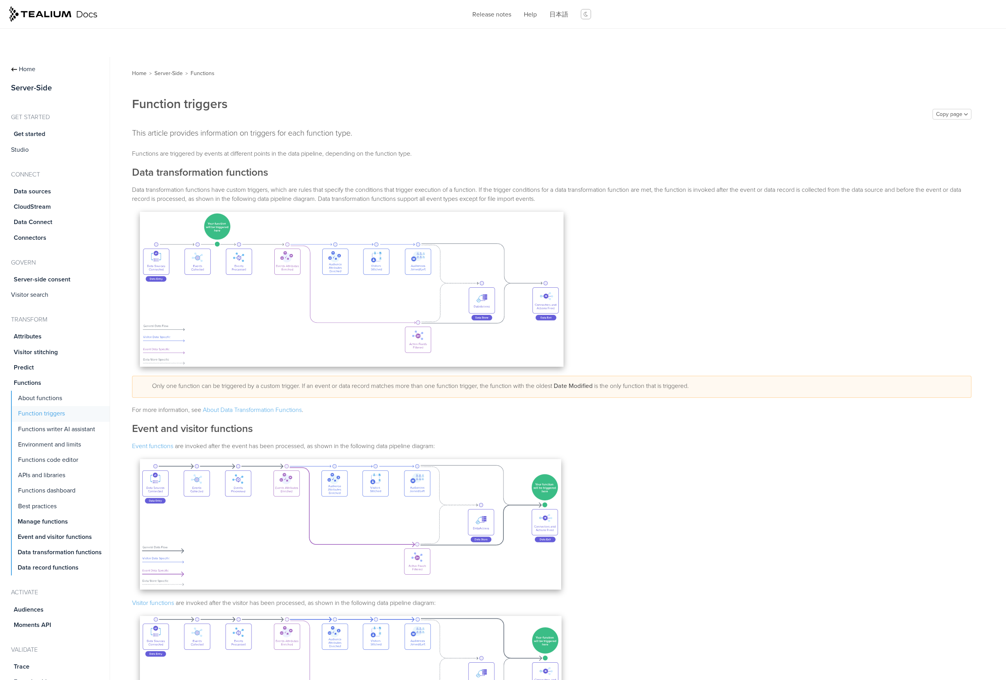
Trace (21, 667)
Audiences (29, 610)
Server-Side (168, 73)
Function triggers (41, 413)
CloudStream (32, 207)
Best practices (37, 506)
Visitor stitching (36, 352)
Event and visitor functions (55, 537)
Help (530, 14)
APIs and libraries (41, 475)
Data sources (32, 191)
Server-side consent (42, 279)
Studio (20, 150)
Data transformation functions (60, 552)
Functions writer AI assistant (56, 429)
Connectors (30, 238)
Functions (27, 383)
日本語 (558, 14)
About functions (40, 398)
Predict (24, 367)
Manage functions (43, 522)
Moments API (32, 625)
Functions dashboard (46, 490)
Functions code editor (48, 460)
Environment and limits (49, 444)
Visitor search (29, 295)
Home (27, 69)
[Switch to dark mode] (586, 14)
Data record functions (48, 568)
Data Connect (33, 222)
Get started (29, 134)
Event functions (152, 446)
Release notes (491, 14)
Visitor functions (153, 603)
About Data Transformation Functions (252, 410)
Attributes (28, 336)
